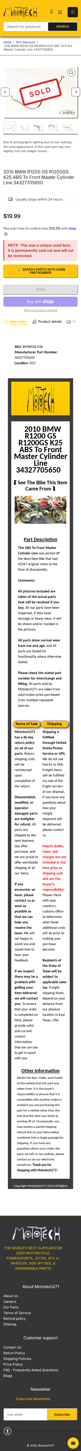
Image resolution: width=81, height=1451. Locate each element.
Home (7, 42)
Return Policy (14, 1353)
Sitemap (9, 1324)
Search (62, 26)
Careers (9, 1301)
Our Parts (10, 1307)
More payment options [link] (40, 310)
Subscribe (62, 1414)
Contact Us (12, 1347)
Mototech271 (46, 1445)
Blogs (7, 1375)
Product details (50, 322)
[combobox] (40, 26)
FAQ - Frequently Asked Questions (30, 1370)
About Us (10, 1296)
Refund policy (14, 1318)
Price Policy (13, 1364)
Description (18, 322)
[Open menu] (73, 12)
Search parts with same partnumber (40, 270)
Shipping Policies (17, 1358)
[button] (7, 1431)
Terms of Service (17, 1313)
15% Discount (25, 42)
